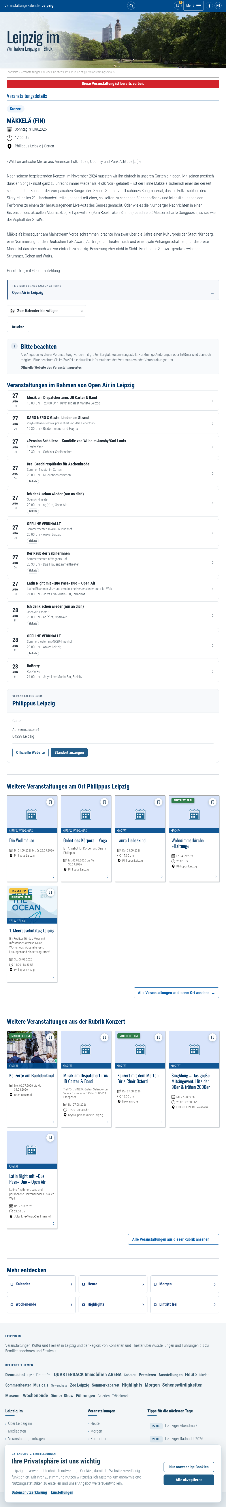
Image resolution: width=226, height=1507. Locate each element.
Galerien (104, 1396)
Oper (30, 1375)
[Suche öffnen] (131, 6)
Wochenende (35, 1395)
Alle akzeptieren (189, 1480)
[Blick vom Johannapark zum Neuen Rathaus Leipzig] (113, 40)
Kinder (204, 1375)
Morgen (152, 1385)
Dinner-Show (62, 1395)
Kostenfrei (98, 1439)
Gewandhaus (59, 1385)
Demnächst (15, 1374)
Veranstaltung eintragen (26, 1439)
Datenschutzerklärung (29, 1492)
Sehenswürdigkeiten (182, 1385)
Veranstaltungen (31, 72)
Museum (13, 1395)
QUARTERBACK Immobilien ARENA (88, 1374)
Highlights (132, 1385)
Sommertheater (18, 1385)
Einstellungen (62, 1492)
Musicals (41, 1385)
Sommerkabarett (105, 1385)
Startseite (12, 72)
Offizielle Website (30, 752)
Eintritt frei (43, 1375)
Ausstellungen (170, 1374)
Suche (47, 72)
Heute (191, 1374)
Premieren (147, 1374)
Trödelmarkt (121, 1396)
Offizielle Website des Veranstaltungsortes (51, 367)
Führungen (85, 1395)
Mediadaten (17, 1431)
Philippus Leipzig (75, 72)
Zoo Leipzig (79, 1385)
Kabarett (130, 1375)
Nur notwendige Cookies (189, 1467)
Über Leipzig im (20, 1423)
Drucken (18, 327)
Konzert (57, 72)
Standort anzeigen (69, 752)
